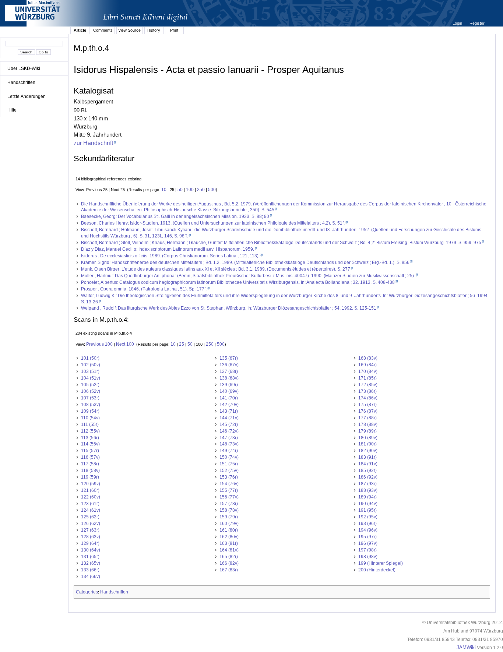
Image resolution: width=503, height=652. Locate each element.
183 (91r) (367, 457)
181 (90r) (367, 444)
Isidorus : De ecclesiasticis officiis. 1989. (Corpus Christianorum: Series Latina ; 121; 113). (170, 255)
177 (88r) (367, 417)
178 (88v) (367, 424)
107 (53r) (90, 398)
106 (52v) (90, 391)
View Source (129, 30)
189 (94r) (367, 497)
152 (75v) (229, 470)
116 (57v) (90, 457)
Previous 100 (99, 344)
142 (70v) (229, 404)
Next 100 (125, 344)
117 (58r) (90, 463)
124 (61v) (90, 510)
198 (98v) (367, 556)
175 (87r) (367, 404)
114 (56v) (90, 444)
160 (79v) (229, 523)
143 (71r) (228, 411)
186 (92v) (367, 477)
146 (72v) (229, 431)
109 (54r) (90, 411)
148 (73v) (229, 444)
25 (181, 344)
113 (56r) (90, 437)
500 (212, 189)
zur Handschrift (93, 143)
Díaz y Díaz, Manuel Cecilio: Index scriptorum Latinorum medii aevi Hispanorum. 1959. (167, 249)
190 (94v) (367, 503)
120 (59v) (90, 483)
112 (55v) (90, 431)
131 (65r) (90, 556)
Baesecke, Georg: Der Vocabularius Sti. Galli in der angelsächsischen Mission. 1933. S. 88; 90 (175, 216)
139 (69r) (228, 384)
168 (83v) (367, 358)
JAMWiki (466, 647)
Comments (103, 30)
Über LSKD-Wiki (23, 68)
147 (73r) (228, 437)
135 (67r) (228, 358)
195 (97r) (367, 536)
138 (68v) (229, 378)
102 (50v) (90, 364)
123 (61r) (90, 503)
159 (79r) (228, 516)
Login (458, 23)
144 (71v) (229, 417)
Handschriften (21, 82)
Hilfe (12, 110)
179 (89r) (367, 431)
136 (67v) (229, 364)
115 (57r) (90, 450)
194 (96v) (367, 530)
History (153, 30)
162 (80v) (229, 536)
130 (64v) (90, 550)
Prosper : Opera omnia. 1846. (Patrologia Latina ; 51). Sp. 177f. (144, 289)
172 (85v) (367, 384)
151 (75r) (228, 463)
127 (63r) (90, 530)
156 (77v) (229, 497)
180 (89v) (367, 437)
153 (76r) (228, 477)
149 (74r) (228, 450)
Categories (87, 592)
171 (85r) (367, 378)
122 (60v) (90, 497)
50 (180, 189)
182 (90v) (367, 450)
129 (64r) (90, 543)
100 (190, 189)
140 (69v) (229, 391)
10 (163, 189)
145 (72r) (228, 424)
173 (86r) (367, 391)
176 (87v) (367, 411)
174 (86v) (367, 398)
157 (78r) (228, 503)
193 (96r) (367, 523)
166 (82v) (229, 563)
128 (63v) (90, 536)
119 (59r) (90, 477)
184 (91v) (367, 463)
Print (174, 30)
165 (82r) (228, 556)
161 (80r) (228, 530)
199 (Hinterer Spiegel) (380, 563)
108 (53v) (90, 404)
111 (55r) (90, 424)
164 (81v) (229, 550)
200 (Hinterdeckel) (376, 569)
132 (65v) (90, 563)
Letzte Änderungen (26, 96)
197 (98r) (367, 550)
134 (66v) (90, 576)
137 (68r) (228, 371)
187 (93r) (367, 483)
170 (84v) (367, 371)
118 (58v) (90, 470)
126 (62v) (90, 523)
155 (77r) (228, 490)
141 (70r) (228, 398)
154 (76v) (229, 483)
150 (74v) (229, 457)
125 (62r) (90, 516)
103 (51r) (90, 371)
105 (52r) (90, 384)
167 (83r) (228, 569)
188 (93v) (367, 490)
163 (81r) (228, 543)
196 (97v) (367, 543)
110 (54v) (90, 417)
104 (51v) (90, 378)
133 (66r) (90, 569)
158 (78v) (229, 510)
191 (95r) (367, 510)
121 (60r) (90, 490)
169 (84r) (367, 364)
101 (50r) (90, 358)
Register (477, 23)
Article (80, 30)
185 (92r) (367, 470)
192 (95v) (367, 516)
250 (201, 189)
